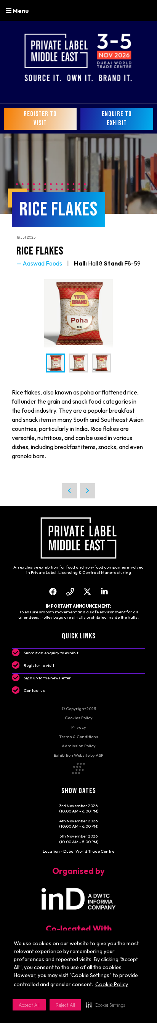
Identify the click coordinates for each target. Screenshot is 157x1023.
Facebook (53, 591)
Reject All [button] (65, 1005)
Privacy (78, 727)
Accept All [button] (29, 1005)
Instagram (70, 591)
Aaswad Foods (42, 263)
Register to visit (39, 665)
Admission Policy (79, 745)
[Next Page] (87, 490)
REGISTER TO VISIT (40, 118)
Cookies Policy (79, 717)
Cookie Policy (111, 984)
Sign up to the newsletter (47, 677)
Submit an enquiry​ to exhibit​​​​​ (51, 652)
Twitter (87, 591)
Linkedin (104, 591)
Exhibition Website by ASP (78, 755)
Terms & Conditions (78, 736)
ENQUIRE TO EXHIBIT (117, 118)
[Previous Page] (69, 490)
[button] (106, 1005)
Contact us (34, 690)
